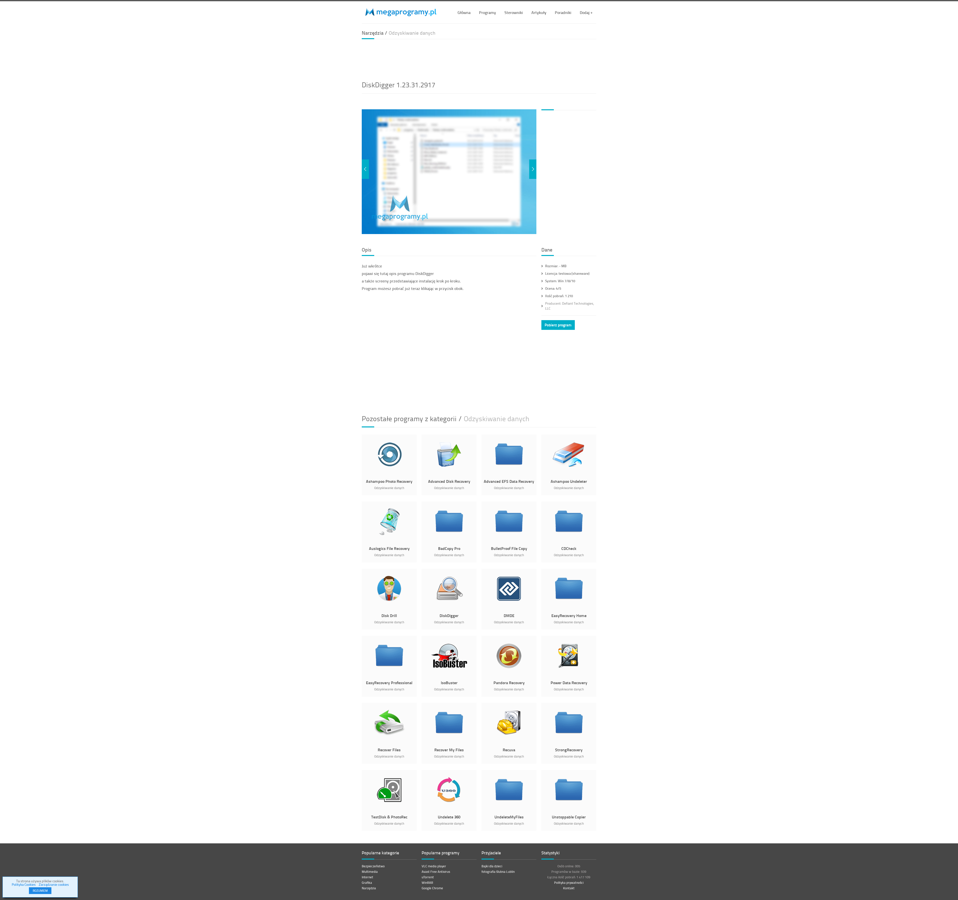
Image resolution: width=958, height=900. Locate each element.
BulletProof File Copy (509, 548)
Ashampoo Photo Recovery (389, 481)
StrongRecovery (569, 750)
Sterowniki (513, 12)
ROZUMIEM (40, 891)
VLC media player (434, 866)
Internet (367, 877)
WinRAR (427, 882)
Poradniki (563, 12)
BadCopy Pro (449, 548)
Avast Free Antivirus (436, 871)
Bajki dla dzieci (491, 866)
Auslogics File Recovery (389, 548)
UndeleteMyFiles (509, 817)
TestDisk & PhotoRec (389, 817)
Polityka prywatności (569, 882)
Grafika (367, 882)
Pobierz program (558, 325)
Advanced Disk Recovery (449, 481)
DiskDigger (449, 615)
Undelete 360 (449, 817)
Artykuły (538, 12)
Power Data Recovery (569, 682)
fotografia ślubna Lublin (498, 871)
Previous (365, 169)
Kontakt (569, 888)
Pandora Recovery (509, 682)
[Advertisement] (479, 59)
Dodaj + (586, 12)
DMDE (509, 615)
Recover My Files (449, 750)
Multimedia (370, 871)
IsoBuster (449, 682)
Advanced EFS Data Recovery (509, 481)
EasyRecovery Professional (389, 682)
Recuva (509, 750)
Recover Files (389, 750)
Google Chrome (432, 888)
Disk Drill (389, 615)
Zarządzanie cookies (54, 884)
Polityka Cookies (24, 884)
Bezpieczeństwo (373, 866)
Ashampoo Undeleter (569, 481)
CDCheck (568, 548)
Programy (487, 12)
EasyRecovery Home (569, 615)
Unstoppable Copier (569, 817)
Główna (464, 12)
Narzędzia (369, 888)
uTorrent (428, 877)
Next (532, 169)
